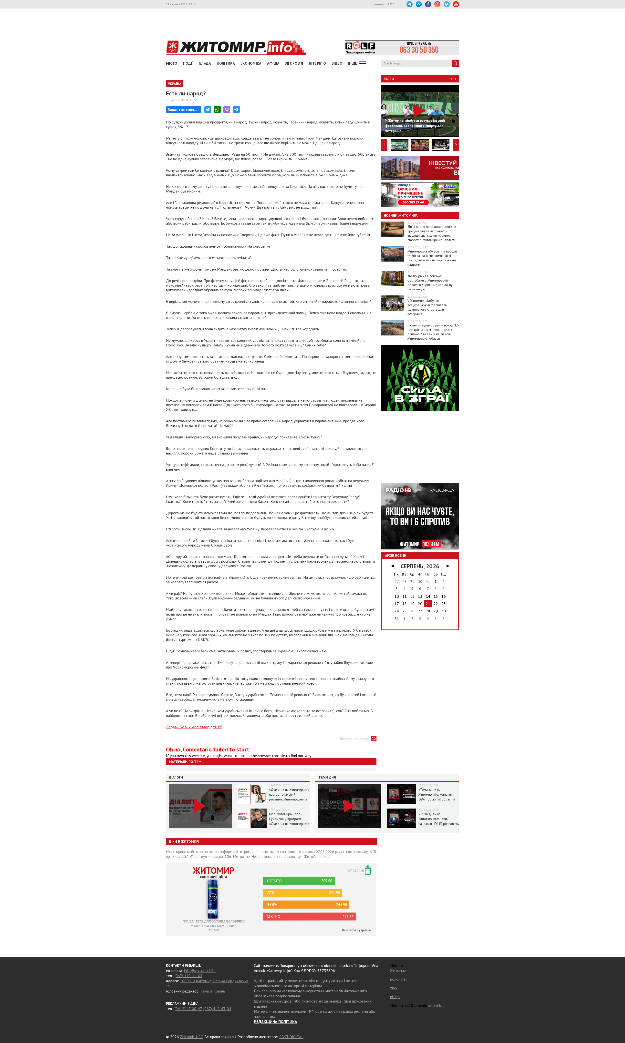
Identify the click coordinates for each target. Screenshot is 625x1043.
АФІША (273, 63)
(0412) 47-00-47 (188, 1008)
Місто (171, 63)
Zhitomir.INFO (191, 1036)
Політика (226, 63)
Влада (205, 63)
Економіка (250, 63)
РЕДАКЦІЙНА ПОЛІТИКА (275, 1021)
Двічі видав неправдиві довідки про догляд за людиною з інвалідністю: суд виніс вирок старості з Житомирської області (431, 233)
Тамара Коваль (213, 991)
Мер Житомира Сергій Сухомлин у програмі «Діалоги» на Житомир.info (289, 819)
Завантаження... (182, 109)
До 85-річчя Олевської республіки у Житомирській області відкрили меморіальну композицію (430, 282)
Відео (389, 79)
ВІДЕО (337, 63)
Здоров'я (294, 63)
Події (188, 63)
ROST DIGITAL (291, 1036)
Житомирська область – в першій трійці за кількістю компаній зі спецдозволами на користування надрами (432, 258)
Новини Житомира (400, 215)
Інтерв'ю (317, 63)
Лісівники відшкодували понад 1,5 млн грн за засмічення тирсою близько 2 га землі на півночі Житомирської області (433, 332)
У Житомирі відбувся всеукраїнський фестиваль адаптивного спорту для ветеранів (427, 307)
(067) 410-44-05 (188, 975)
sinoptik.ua (437, 1005)
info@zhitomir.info (200, 970)
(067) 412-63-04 (217, 1008)
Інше (352, 63)
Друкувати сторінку (353, 738)
